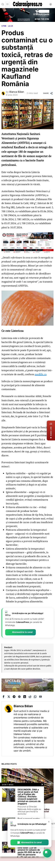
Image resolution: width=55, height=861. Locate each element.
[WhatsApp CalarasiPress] (47, 853)
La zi (10, 26)
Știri (3, 26)
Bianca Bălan (16, 91)
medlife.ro (40, 374)
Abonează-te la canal (22, 632)
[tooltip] (3, 697)
